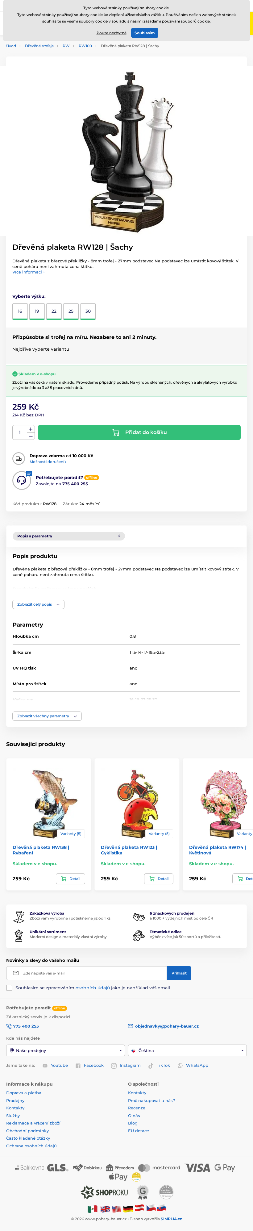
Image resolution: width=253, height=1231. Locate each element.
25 (70, 311)
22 (54, 311)
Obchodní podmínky (27, 1130)
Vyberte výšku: (29, 296)
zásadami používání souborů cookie (176, 21)
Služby (13, 1115)
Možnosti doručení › (48, 461)
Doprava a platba (23, 1092)
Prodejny (15, 1100)
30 (88, 311)
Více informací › (28, 271)
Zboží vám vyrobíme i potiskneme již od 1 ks (70, 918)
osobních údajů (93, 988)
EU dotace (138, 1130)
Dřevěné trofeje (39, 46)
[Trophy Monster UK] (105, 1208)
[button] (38, 604)
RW (66, 46)
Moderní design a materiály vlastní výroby (68, 936)
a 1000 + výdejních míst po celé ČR (181, 918)
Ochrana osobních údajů (31, 1145)
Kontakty (15, 1107)
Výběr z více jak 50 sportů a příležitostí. (185, 936)
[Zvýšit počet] (31, 429)
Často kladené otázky (28, 1138)
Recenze (136, 1107)
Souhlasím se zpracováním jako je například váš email (92, 988)
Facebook (94, 1065)
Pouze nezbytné (111, 33)
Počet (20, 432)
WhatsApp (197, 1065)
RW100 (85, 46)
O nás (134, 1115)
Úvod (11, 46)
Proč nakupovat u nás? (151, 1100)
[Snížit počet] (31, 436)
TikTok (163, 1065)
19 (37, 311)
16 (20, 311)
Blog (133, 1122)
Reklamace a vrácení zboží (34, 1122)
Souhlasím (145, 33)
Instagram (130, 1065)
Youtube (59, 1065)
